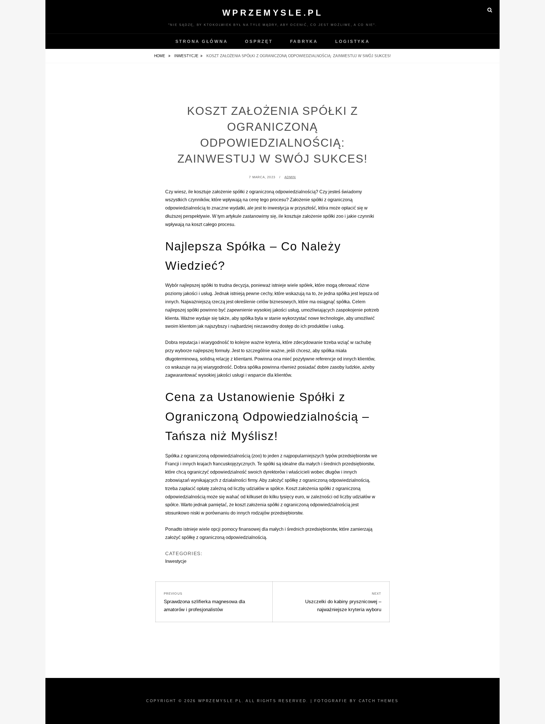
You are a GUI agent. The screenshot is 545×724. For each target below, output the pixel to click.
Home (160, 56)
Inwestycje (186, 56)
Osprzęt (258, 41)
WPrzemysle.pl (272, 12)
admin (290, 177)
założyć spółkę (283, 480)
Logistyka (352, 41)
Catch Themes (379, 701)
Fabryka (304, 41)
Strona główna (201, 41)
